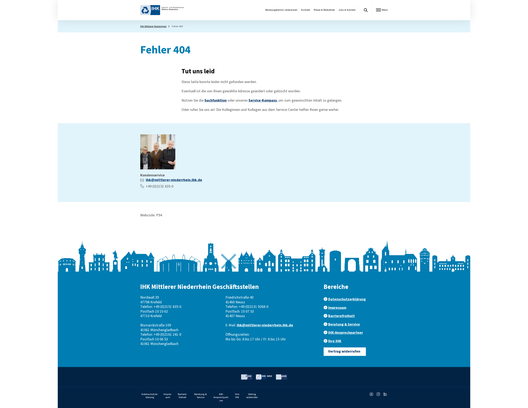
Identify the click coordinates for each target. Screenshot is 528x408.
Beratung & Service (344, 324)
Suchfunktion (215, 100)
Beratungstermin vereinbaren (281, 10)
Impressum (337, 307)
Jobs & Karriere (346, 10)
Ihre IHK (334, 341)
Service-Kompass (263, 100)
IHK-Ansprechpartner (345, 332)
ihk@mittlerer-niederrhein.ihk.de (174, 180)
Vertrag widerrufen (344, 351)
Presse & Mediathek (324, 10)
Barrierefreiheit (341, 316)
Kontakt (305, 10)
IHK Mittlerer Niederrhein (153, 26)
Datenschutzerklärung (347, 299)
